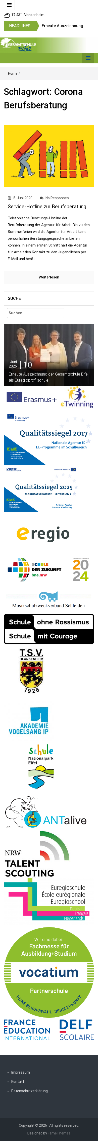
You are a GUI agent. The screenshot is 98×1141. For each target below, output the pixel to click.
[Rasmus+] (49, 436)
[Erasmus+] (32, 397)
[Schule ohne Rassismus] (49, 629)
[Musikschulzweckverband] (49, 600)
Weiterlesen (49, 277)
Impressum (20, 1072)
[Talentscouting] (37, 853)
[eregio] (43, 534)
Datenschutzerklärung (29, 1091)
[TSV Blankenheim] (32, 672)
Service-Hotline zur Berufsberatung (47, 206)
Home (13, 73)
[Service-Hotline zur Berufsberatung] (49, 155)
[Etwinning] (77, 397)
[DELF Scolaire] (49, 1029)
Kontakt (17, 1082)
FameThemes (59, 1133)
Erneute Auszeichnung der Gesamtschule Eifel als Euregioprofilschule (48, 377)
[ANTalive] (46, 811)
